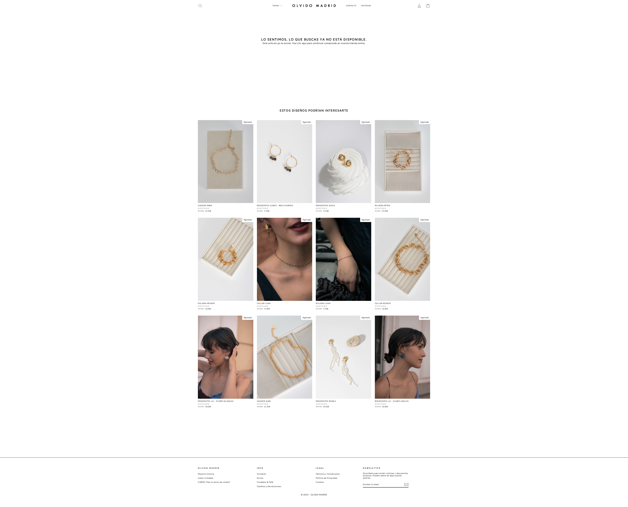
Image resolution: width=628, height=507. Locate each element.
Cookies (320, 482)
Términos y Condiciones (328, 474)
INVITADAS (366, 6)
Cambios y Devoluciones (269, 486)
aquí (304, 43)
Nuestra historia (206, 474)
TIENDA (276, 6)
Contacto (261, 474)
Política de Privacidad (326, 478)
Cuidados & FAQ (265, 482)
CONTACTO (351, 6)
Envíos (260, 478)
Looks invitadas (205, 478)
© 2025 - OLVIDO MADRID (314, 495)
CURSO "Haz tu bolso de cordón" (214, 482)
